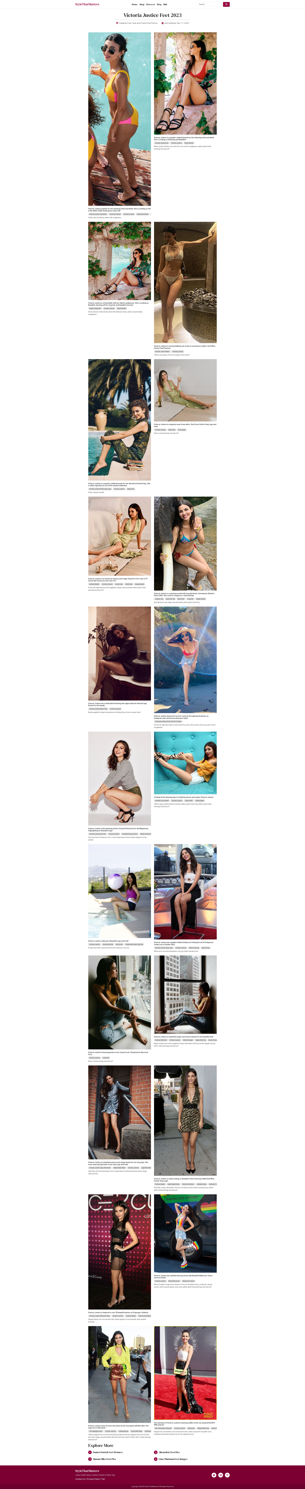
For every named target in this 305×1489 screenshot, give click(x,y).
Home (135, 4)
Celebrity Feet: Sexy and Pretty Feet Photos (138, 23)
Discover (150, 4)
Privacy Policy (93, 1479)
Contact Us (80, 1479)
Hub (165, 4)
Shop (142, 4)
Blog (159, 4)
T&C (103, 1479)
